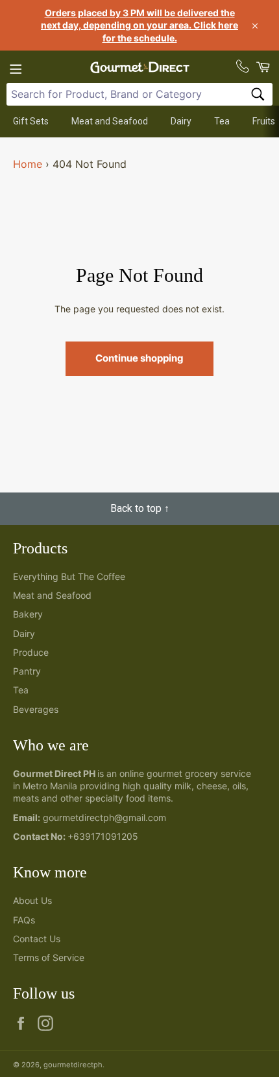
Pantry (27, 671)
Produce (31, 652)
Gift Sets (31, 121)
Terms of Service (48, 957)
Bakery (28, 614)
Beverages (35, 709)
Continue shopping (139, 358)
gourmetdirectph (73, 1064)
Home (27, 163)
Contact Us (36, 938)
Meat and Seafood (109, 121)
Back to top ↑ (139, 508)
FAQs (24, 919)
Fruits (263, 121)
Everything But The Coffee (69, 576)
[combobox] (139, 94)
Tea (222, 121)
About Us (32, 900)
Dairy (181, 121)
